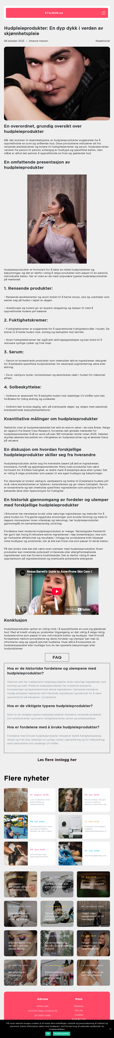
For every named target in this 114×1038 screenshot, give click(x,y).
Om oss (79, 1010)
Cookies (79, 1014)
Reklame (78, 1006)
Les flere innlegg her (57, 760)
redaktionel (103, 41)
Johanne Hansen (38, 41)
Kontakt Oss (79, 1019)
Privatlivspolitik (61, 1034)
